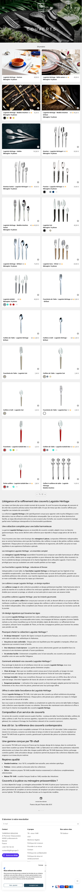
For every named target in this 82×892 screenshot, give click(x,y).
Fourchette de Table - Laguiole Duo (55, 410)
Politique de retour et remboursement (34, 857)
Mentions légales (33, 840)
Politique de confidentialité (37, 853)
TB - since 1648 (32, 833)
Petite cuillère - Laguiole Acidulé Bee (16, 483)
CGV (29, 837)
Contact (30, 850)
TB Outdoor (64, 833)
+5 (16, 304)
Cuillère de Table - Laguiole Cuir (54, 373)
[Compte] (75, 8)
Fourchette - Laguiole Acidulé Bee (14, 447)
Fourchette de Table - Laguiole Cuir (15, 373)
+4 (16, 486)
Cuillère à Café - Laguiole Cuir (13, 410)
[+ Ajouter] (38, 73)
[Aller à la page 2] (45, 494)
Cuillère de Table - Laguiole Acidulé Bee (56, 447)
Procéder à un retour (34, 846)
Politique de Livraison (35, 843)
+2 (56, 191)
